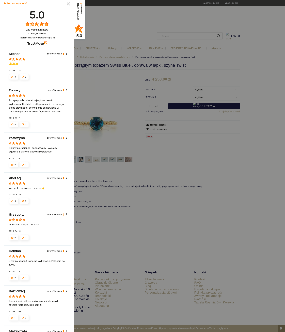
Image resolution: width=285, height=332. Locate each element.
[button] (5, 3)
